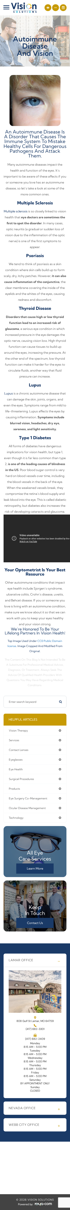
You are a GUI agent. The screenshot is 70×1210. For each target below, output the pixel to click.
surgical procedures (21, 779)
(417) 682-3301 (35, 1029)
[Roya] (43, 1204)
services (14, 740)
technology (16, 817)
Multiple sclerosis (16, 211)
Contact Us (35, 923)
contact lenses (18, 750)
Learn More (35, 868)
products (14, 788)
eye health (16, 769)
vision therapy (18, 730)
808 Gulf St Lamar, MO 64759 (35, 1020)
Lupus (8, 393)
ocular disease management (27, 808)
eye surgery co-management (28, 798)
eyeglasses (16, 759)
